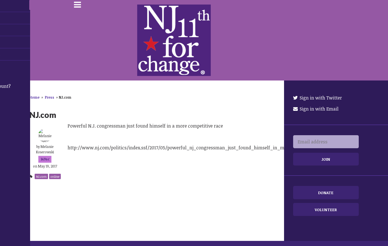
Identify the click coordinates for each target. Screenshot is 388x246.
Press (49, 97)
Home (34, 97)
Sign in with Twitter (320, 98)
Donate (325, 192)
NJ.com (41, 176)
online (55, 176)
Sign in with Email (319, 109)
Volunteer (326, 209)
